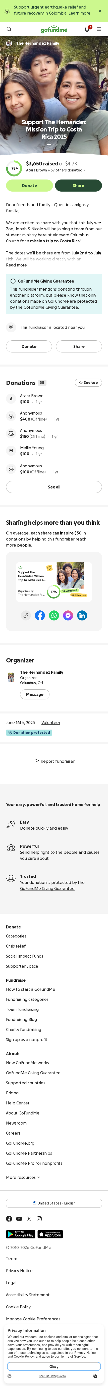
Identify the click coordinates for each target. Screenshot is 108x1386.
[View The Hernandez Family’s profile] (11, 677)
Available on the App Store (50, 1234)
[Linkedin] (82, 615)
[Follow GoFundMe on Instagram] (39, 1219)
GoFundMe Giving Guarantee (47, 888)
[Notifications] (87, 29)
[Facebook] (40, 615)
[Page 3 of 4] (57, 144)
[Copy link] (26, 615)
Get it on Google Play (20, 1234)
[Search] (9, 29)
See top (91, 383)
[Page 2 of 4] (53, 144)
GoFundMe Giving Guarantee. (51, 307)
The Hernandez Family (41, 672)
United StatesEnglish (57, 1203)
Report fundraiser (58, 761)
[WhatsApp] (54, 615)
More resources (21, 1177)
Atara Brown (31, 395)
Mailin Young (32, 447)
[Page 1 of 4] (49, 144)
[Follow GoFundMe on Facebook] (9, 1219)
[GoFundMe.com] (54, 29)
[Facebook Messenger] (68, 615)
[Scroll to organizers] (9, 43)
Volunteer (50, 722)
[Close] (100, 11)
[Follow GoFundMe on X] (29, 1219)
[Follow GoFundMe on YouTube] (19, 1219)
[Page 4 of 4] (60, 144)
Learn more (79, 13)
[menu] (99, 29)
